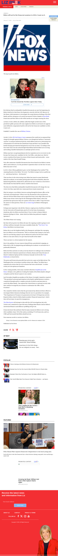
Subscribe (20, 505)
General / (6, 13)
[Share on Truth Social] (17, 330)
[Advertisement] (29, 537)
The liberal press (8, 302)
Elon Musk (46, 116)
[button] (54, 2)
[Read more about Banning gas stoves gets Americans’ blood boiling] (22, 344)
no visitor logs (30, 202)
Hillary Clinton (26, 131)
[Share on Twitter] (13, 330)
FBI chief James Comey (19, 137)
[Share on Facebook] (10, 330)
